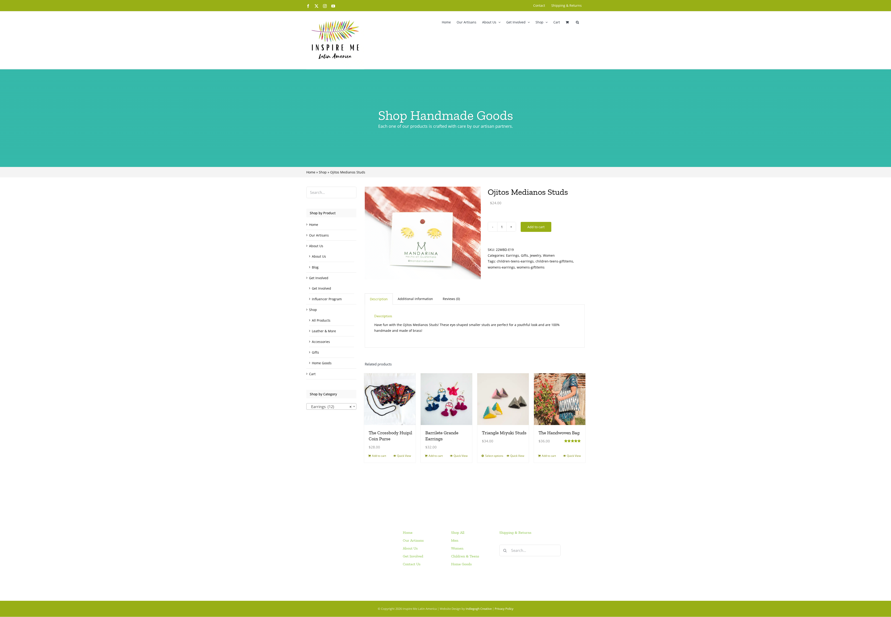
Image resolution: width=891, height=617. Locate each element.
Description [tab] (379, 299)
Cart (312, 374)
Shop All (457, 532)
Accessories (321, 341)
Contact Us (411, 564)
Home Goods (322, 363)
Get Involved (318, 278)
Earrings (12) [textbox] (330, 406)
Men (454, 540)
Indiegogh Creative (479, 609)
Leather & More (324, 331)
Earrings (512, 255)
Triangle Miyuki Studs (504, 432)
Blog (315, 267)
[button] (577, 22)
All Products (321, 320)
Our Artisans (319, 235)
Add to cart (536, 227)
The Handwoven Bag (559, 432)
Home (310, 172)
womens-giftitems (531, 267)
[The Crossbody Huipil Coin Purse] (390, 399)
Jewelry (535, 255)
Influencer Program (327, 299)
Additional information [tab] (415, 299)
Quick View (404, 456)
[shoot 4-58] (423, 233)
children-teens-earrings (515, 261)
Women (549, 255)
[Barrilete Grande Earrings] (446, 399)
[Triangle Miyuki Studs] (503, 399)
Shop (323, 172)
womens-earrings (501, 267)
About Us (316, 246)
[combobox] (331, 406)
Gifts (524, 255)
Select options (494, 456)
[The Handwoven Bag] (559, 399)
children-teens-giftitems (554, 261)
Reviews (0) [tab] (451, 299)
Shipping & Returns (515, 532)
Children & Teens (465, 556)
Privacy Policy (504, 609)
